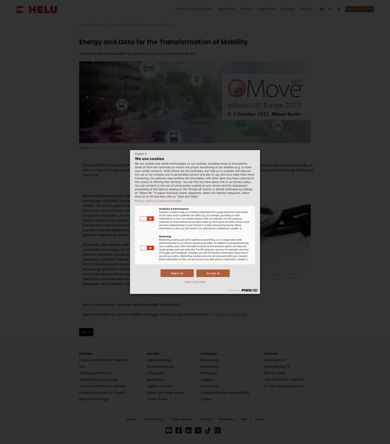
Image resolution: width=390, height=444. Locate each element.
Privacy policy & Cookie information (158, 201)
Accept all (213, 273)
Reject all (177, 273)
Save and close (195, 282)
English (139, 153)
